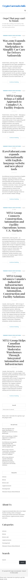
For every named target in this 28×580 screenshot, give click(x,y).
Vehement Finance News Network (12, 35)
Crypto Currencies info (15, 571)
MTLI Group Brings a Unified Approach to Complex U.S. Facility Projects (14, 101)
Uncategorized (6, 488)
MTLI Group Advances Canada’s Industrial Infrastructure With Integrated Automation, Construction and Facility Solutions (14, 286)
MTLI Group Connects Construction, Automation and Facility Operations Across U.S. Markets (14, 221)
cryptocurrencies (6, 485)
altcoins (4, 476)
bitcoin (4, 479)
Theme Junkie (14, 572)
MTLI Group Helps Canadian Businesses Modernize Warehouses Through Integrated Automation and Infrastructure (14, 352)
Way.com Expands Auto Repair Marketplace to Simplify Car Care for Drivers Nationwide (14, 48)
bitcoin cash (5, 482)
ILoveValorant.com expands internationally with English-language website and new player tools (14, 160)
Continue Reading (14, 82)
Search (4, 559)
